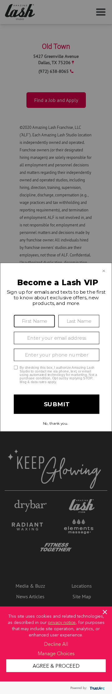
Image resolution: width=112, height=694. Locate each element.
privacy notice (62, 622)
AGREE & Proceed (56, 665)
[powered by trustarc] (96, 688)
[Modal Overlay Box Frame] (56, 347)
